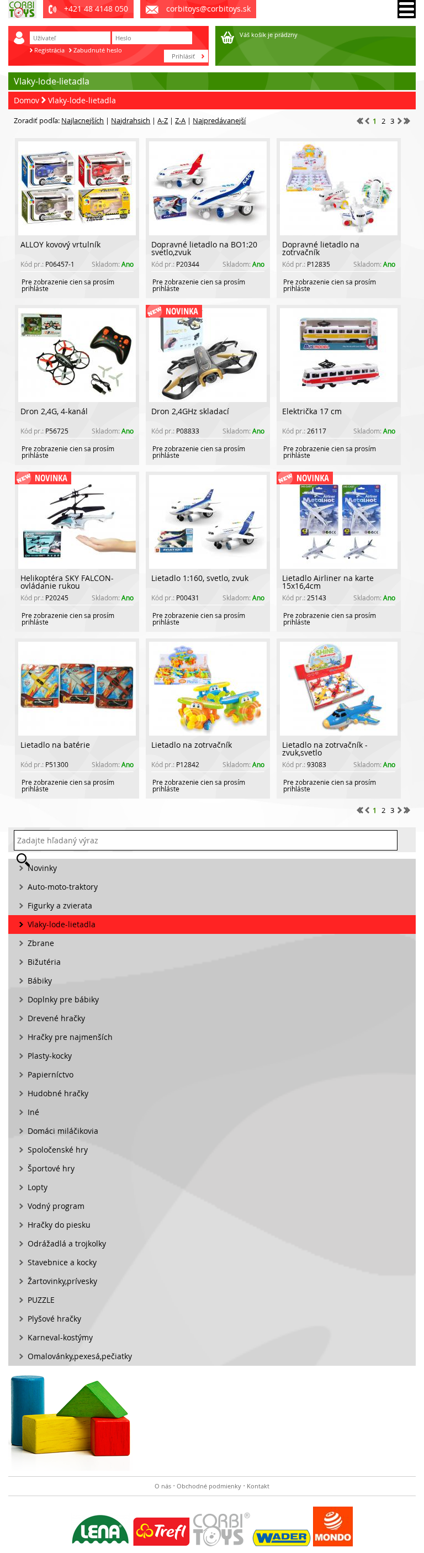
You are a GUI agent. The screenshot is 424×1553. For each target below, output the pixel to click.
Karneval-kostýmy (60, 1337)
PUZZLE (41, 1300)
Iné (33, 1112)
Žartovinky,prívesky (62, 1281)
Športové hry (51, 1168)
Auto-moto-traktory (63, 886)
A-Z (162, 120)
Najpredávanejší (219, 120)
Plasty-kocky (50, 1055)
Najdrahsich (130, 120)
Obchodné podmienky (209, 1486)
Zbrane (41, 943)
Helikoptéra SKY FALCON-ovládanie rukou (67, 582)
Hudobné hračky (58, 1093)
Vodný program (56, 1206)
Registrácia (49, 50)
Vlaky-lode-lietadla (82, 100)
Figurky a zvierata (60, 905)
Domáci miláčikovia (63, 1131)
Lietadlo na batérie (55, 744)
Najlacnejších (82, 120)
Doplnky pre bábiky (63, 999)
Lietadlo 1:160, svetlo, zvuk (199, 578)
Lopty (37, 1187)
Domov (26, 100)
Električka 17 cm (312, 411)
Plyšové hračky (54, 1318)
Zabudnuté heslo (97, 50)
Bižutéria (44, 962)
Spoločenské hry (58, 1149)
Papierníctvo (50, 1074)
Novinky (42, 868)
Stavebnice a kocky (62, 1262)
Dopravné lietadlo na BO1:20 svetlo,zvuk (204, 248)
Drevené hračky (56, 1018)
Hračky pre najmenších (70, 1037)
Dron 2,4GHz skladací (190, 411)
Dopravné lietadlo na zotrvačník (320, 248)
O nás (163, 1486)
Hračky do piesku (59, 1224)
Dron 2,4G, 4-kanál (54, 411)
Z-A (180, 120)
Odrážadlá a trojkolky (67, 1243)
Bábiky (40, 980)
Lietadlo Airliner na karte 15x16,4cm (328, 582)
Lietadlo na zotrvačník (191, 744)
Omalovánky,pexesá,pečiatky (80, 1356)
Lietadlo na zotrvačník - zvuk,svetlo (325, 748)
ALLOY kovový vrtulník (60, 244)
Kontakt (258, 1486)
